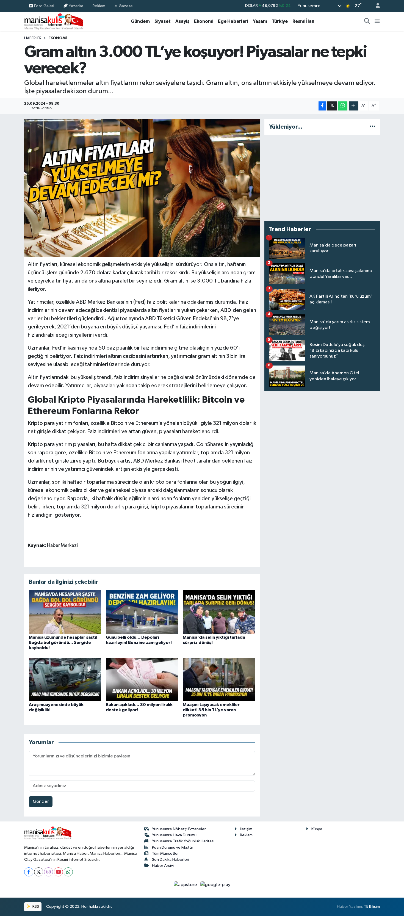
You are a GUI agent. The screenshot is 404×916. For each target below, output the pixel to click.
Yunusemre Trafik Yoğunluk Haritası (183, 841)
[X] (38, 871)
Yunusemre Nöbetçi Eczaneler (179, 829)
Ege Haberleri (233, 21)
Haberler (32, 38)
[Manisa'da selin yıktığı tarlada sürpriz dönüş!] (219, 612)
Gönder (41, 801)
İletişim (246, 829)
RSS (35, 906)
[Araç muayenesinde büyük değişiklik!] (65, 679)
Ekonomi (203, 21)
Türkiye (280, 21)
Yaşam (260, 21)
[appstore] (186, 884)
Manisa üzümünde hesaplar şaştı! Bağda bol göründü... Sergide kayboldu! (63, 642)
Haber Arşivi (163, 866)
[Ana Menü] (377, 21)
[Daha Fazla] (353, 105)
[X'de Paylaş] (332, 105)
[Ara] (367, 21)
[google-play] (215, 884)
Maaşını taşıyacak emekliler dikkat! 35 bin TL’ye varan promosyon (211, 709)
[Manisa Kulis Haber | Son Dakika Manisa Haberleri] (54, 21)
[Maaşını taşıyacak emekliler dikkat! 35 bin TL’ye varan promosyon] (219, 679)
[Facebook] (28, 871)
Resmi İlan (303, 21)
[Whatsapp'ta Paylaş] (342, 105)
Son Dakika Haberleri (170, 859)
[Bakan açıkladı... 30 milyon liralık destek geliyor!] (142, 679)
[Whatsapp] (68, 871)
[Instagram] (48, 871)
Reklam (99, 6)
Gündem (140, 21)
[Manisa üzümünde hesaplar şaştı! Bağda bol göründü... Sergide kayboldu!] (65, 612)
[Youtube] (58, 871)
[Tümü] (372, 126)
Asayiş (182, 21)
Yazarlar (76, 6)
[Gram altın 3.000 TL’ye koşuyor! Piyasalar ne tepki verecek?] (142, 188)
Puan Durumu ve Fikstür (172, 847)
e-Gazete (124, 6)
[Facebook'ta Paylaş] (322, 105)
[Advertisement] (322, 178)
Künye (316, 829)
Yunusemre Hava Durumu (174, 835)
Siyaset (162, 21)
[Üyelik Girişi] (375, 6)
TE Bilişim (372, 906)
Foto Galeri (44, 6)
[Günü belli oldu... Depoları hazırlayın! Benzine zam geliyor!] (142, 612)
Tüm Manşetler (165, 853)
